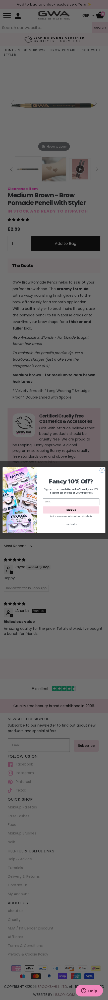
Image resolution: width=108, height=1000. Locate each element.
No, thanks (71, 524)
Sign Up (71, 510)
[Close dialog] (102, 470)
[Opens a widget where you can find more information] (89, 991)
